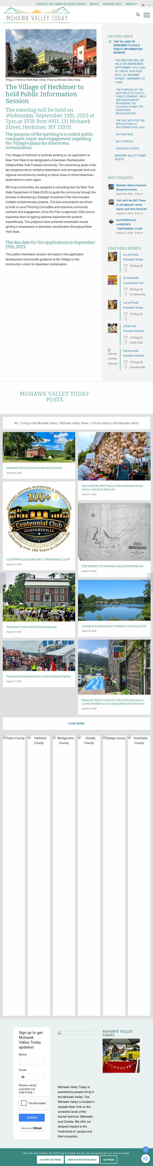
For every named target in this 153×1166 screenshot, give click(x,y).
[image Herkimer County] (40, 877)
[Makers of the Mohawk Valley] (150, 583)
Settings (108, 1159)
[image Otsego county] (115, 877)
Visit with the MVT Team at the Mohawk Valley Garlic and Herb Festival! (131, 205)
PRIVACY (131, 4)
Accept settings (50, 1159)
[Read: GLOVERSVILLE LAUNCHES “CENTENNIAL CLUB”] (111, 221)
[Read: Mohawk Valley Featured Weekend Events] (111, 186)
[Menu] (145, 15)
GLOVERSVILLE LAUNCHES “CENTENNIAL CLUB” (129, 224)
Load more (76, 723)
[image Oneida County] (90, 877)
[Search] (136, 15)
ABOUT (94, 4)
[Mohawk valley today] (36, 15)
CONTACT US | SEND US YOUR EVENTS (61, 4)
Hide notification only (82, 1159)
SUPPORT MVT (112, 4)
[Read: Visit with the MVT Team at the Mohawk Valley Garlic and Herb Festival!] (111, 202)
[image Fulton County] (15, 877)
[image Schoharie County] (140, 877)
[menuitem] (61, 4)
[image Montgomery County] (65, 877)
